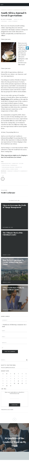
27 (22, 383)
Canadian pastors (6, 163)
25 (14, 383)
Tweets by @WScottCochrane (8, 367)
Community (10, 9)
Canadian (3, 9)
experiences (14, 165)
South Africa (5, 169)
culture (21, 163)
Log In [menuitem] (2, 4)
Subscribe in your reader (7, 409)
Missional (23, 9)
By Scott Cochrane (6, 19)
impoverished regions (8, 167)
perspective (18, 167)
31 (10, 385)
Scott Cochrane (8, 192)
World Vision (5, 99)
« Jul (2, 388)
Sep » (5, 388)
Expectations (5, 165)
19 (18, 380)
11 (14, 378)
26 (18, 383)
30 (6, 385)
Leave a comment (13, 21)
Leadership (17, 9)
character (15, 163)
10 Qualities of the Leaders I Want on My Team (14, 442)
